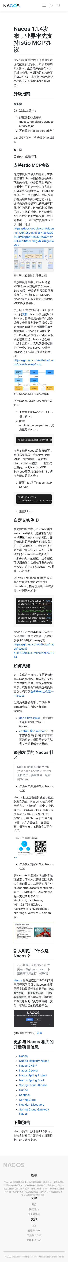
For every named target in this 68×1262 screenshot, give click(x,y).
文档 (25, 314)
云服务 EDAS (34, 1235)
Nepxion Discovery (31, 1104)
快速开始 (34, 1209)
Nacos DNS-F (28, 1065)
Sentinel (24, 1095)
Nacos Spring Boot (31, 1080)
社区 (34, 1225)
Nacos (18, 980)
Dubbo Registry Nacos (34, 1060)
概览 (34, 1204)
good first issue (29, 718)
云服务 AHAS (34, 1240)
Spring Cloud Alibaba (33, 1085)
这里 (39, 1033)
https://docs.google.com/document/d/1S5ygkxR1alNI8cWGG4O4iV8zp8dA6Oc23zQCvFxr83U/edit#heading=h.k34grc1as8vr (34, 237)
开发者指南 (34, 1214)
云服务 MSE (34, 1230)
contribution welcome (33, 731)
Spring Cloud (27, 1099)
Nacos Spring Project (33, 1075)
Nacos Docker (28, 1070)
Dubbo (23, 1090)
